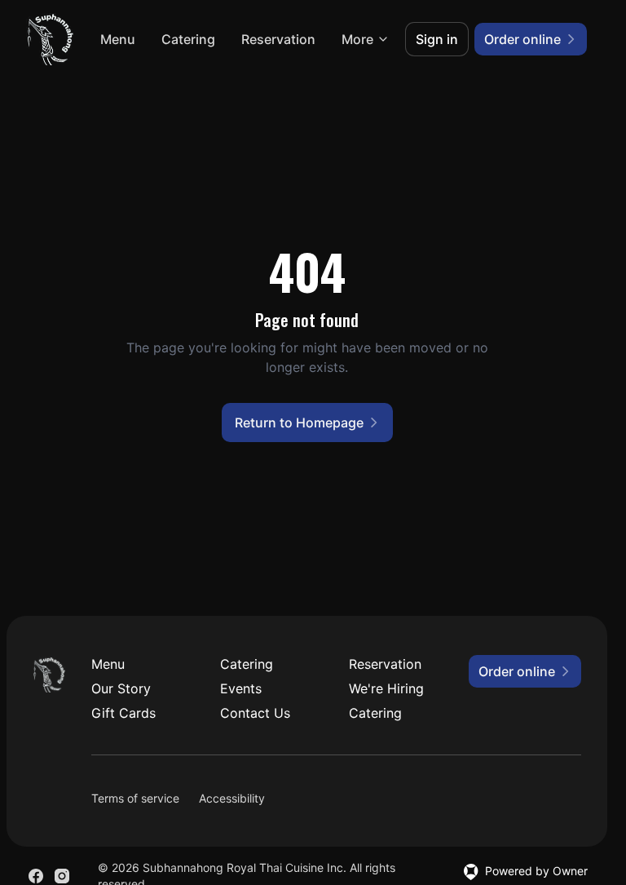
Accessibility (232, 798)
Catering (188, 39)
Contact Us (255, 713)
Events (241, 688)
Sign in (437, 39)
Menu (117, 39)
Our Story (121, 688)
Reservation (278, 39)
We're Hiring (386, 688)
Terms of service (135, 798)
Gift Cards (123, 713)
